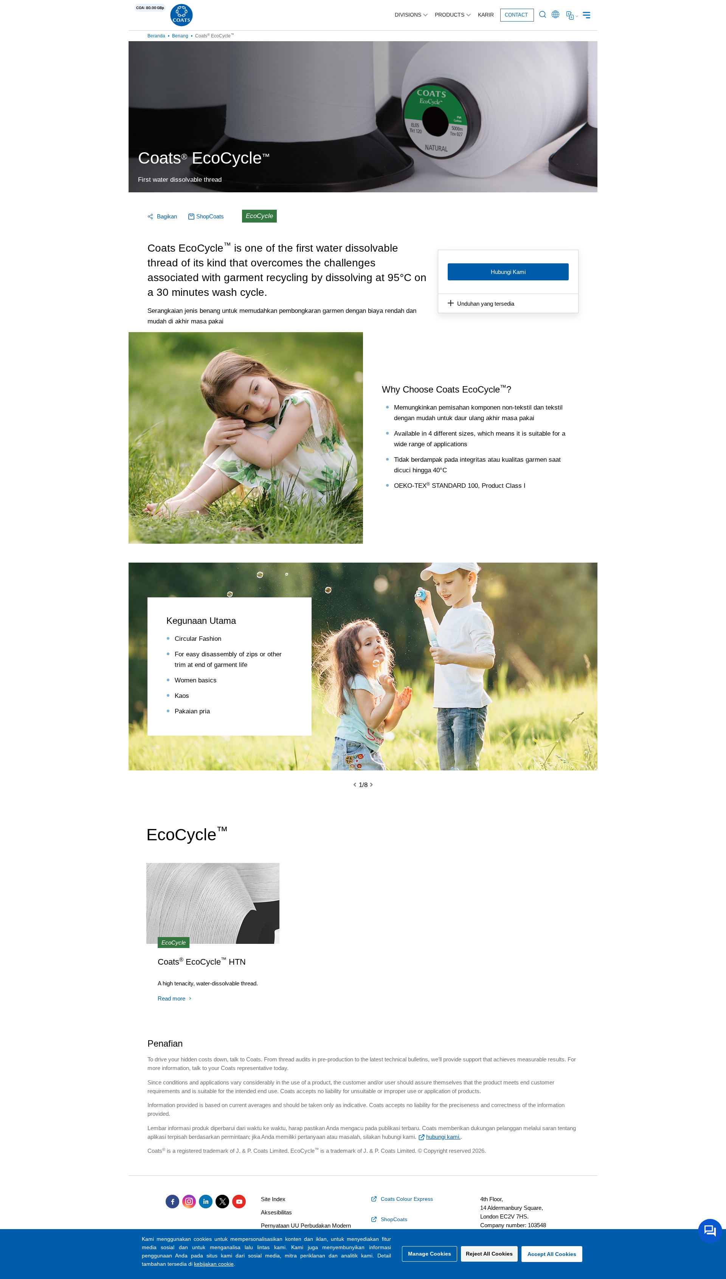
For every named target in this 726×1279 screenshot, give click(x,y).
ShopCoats (210, 216)
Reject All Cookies (489, 1254)
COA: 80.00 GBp (150, 8)
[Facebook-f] (172, 1201)
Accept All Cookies (551, 1254)
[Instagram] (189, 1201)
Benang (180, 36)
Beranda (156, 36)
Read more (171, 998)
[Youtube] (239, 1201)
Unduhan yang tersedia (485, 303)
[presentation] (359, 785)
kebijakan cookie (214, 1264)
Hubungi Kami (508, 272)
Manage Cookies (429, 1254)
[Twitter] (222, 1201)
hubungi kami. (443, 1137)
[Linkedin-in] (206, 1201)
